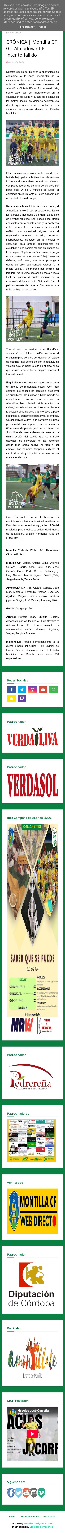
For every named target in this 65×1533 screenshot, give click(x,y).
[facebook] (11, 689)
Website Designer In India (39, 1523)
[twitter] (22, 689)
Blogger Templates (41, 1526)
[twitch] (22, 698)
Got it (42, 27)
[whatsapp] (53, 689)
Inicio (12, 1516)
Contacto (49, 1516)
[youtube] (43, 689)
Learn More (27, 27)
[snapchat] (11, 698)
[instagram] (32, 689)
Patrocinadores (30, 1516)
